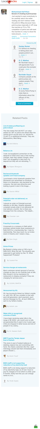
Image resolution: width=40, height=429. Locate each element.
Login (24, 2)
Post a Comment (24, 103)
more (25, 34)
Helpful (14, 36)
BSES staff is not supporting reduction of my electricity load (15, 364)
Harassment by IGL (10, 290)
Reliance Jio (7, 151)
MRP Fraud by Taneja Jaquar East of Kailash (14, 339)
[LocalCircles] (9, 2)
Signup (30, 2)
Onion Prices (8, 246)
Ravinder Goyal (25, 75)
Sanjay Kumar (24, 46)
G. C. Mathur (24, 60)
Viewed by (31, 43)
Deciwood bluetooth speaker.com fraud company (14, 174)
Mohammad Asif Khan (20, 12)
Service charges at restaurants (15, 267)
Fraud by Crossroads (11, 223)
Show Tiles (36, 2)
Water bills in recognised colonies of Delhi (12, 314)
